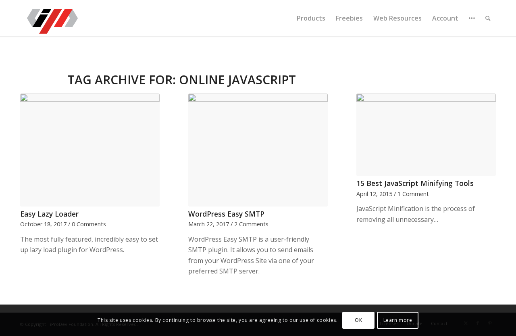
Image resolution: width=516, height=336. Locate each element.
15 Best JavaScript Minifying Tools (415, 183)
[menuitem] (311, 18)
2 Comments (251, 224)
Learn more (397, 320)
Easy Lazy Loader (49, 214)
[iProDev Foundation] (52, 18)
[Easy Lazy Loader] (90, 150)
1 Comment (413, 194)
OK (358, 320)
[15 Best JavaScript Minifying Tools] (426, 135)
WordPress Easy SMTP (226, 214)
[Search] (488, 18)
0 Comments (89, 224)
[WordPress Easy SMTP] (258, 150)
